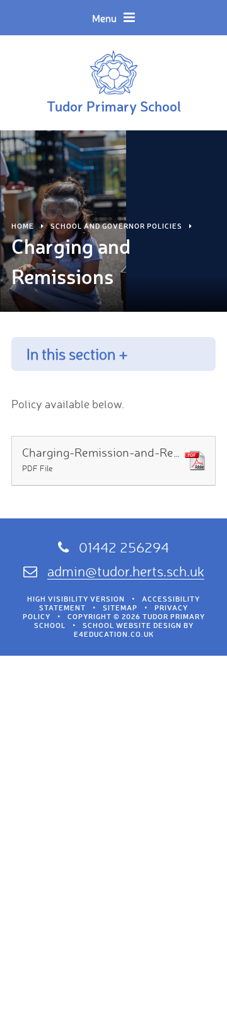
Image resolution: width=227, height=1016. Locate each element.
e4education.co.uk (114, 634)
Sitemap (120, 607)
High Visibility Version (76, 599)
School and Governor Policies (116, 226)
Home (22, 226)
